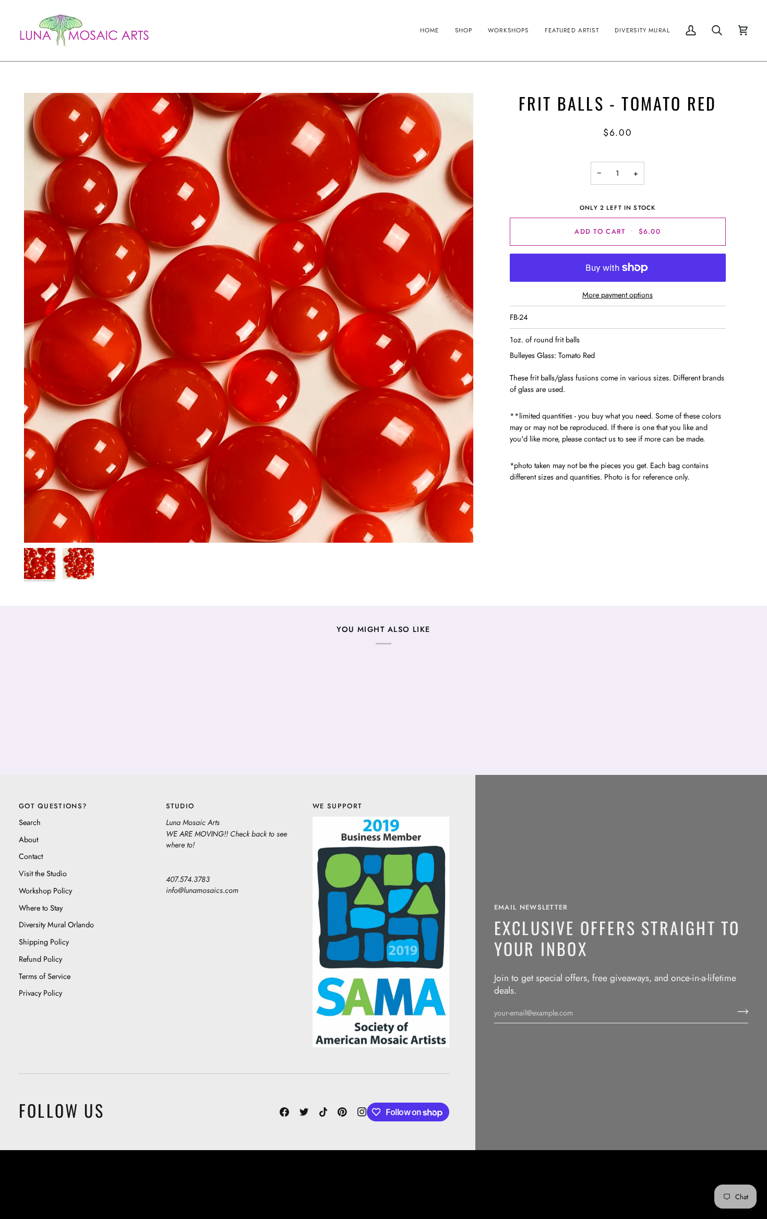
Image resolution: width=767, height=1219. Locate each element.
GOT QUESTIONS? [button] (53, 806)
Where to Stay (41, 907)
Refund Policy (40, 958)
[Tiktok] (323, 1112)
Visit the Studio (43, 873)
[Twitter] (304, 1112)
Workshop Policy (45, 890)
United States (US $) (67, 1184)
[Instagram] (362, 1112)
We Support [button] (337, 806)
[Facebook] (284, 1112)
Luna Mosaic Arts (202, 1176)
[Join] (739, 1011)
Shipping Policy (44, 941)
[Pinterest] (342, 1112)
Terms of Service (44, 976)
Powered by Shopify (707, 1192)
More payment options (617, 294)
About (28, 839)
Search (30, 822)
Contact (31, 856)
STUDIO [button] (180, 806)
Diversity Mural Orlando (56, 924)
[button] (464, 30)
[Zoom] (248, 317)
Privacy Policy (40, 992)
